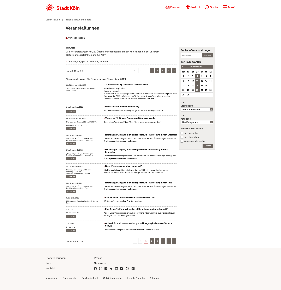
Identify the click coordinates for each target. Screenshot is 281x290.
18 (197, 85)
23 (188, 90)
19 (202, 85)
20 (206, 85)
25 (197, 90)
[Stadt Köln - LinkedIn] (116, 268)
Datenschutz (69, 278)
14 (210, 81)
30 (188, 94)
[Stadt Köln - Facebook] (95, 268)
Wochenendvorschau (195, 141)
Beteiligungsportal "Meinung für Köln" (89, 61)
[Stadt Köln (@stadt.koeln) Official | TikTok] (133, 268)
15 (183, 85)
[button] (229, 7)
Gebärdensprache (112, 278)
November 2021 (197, 66)
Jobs (49, 263)
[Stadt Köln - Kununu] (121, 268)
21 (210, 85)
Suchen (207, 55)
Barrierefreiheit (90, 278)
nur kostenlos (191, 133)
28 (210, 90)
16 (188, 85)
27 (206, 90)
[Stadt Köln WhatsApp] (127, 268)
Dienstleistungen (56, 258)
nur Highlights (191, 137)
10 (193, 81)
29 (183, 94)
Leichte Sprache (136, 278)
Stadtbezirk (187, 104)
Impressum (52, 278)
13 (206, 81)
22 (183, 90)
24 (193, 90)
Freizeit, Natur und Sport (78, 19)
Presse (98, 258)
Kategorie (186, 117)
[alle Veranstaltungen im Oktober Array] (182, 67)
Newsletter (100, 263)
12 (202, 81)
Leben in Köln (53, 19)
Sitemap (154, 278)
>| (174, 70)
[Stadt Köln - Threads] (105, 268)
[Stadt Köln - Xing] (111, 268)
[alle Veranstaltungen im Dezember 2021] (211, 67)
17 (193, 85)
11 (197, 81)
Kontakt (50, 268)
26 (202, 90)
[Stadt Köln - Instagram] (100, 268)
